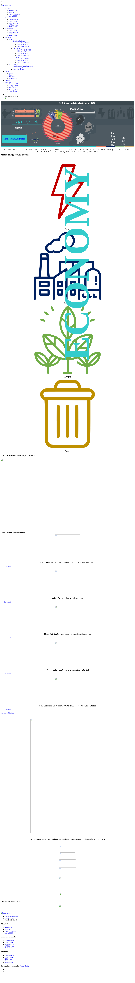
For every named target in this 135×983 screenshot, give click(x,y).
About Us (8, 9)
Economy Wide (13, 19)
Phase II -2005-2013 (23, 44)
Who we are (8, 928)
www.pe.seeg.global (19, 68)
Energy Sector (13, 21)
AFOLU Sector (13, 25)
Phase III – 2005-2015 (24, 43)
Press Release (13, 78)
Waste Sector (13, 27)
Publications (16, 48)
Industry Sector (13, 23)
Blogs (10, 75)
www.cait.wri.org (18, 69)
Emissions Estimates (11, 18)
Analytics (8, 82)
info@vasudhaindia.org (12, 916)
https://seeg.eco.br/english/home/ (23, 66)
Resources (8, 37)
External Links (13, 64)
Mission (11, 12)
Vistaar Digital (24, 966)
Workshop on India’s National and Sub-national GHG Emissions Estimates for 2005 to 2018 (67, 839)
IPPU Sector (13, 87)
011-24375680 (9, 918)
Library (11, 39)
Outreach (7, 71)
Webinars (12, 77)
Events (11, 73)
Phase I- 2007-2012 (23, 46)
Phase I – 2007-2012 (23, 55)
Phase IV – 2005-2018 (24, 50)
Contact (7, 80)
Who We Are (13, 11)
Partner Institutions (14, 14)
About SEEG (13, 16)
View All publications (7, 713)
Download (7, 566)
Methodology (9, 28)
